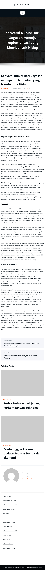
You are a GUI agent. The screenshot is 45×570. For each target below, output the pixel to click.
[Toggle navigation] (22, 13)
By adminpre (4, 88)
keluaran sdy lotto (8, 544)
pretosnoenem (22, 4)
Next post (6, 352)
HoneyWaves (29, 567)
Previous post (8, 340)
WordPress (18, 567)
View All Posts (26, 479)
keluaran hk (31, 278)
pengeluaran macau (9, 522)
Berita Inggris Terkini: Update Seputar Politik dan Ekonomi (22, 453)
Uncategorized (5, 72)
